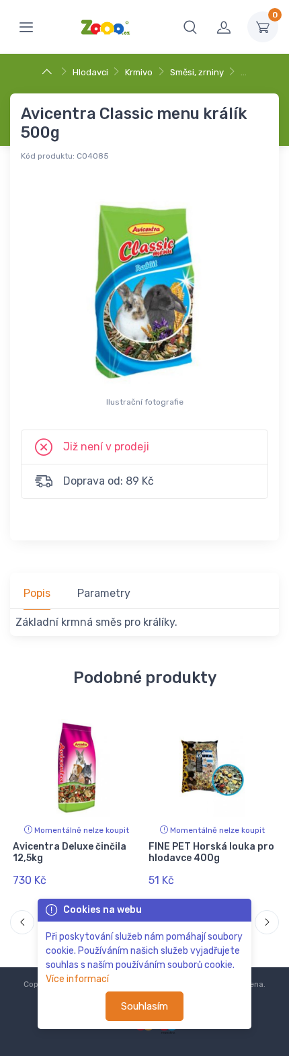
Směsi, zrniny (197, 72)
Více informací (77, 979)
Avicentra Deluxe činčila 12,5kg (69, 852)
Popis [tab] (37, 593)
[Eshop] (48, 72)
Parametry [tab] (103, 593)
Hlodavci (90, 72)
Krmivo (139, 72)
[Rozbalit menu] (26, 27)
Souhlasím (144, 1006)
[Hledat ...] (190, 27)
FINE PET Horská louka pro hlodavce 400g (211, 852)
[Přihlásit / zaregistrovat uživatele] (223, 26)
